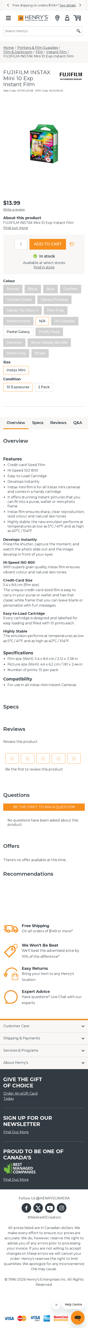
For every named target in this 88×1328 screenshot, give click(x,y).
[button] (8, 5)
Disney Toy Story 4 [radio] (22, 310)
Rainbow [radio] (14, 342)
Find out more (15, 228)
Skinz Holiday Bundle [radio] (49, 342)
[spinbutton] (21, 244)
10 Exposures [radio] (18, 387)
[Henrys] (33, 18)
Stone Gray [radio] (16, 353)
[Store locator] (57, 18)
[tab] (16, 423)
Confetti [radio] (70, 289)
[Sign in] (67, 18)
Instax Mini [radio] (16, 370)
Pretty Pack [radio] (49, 332)
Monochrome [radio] (18, 321)
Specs (37, 422)
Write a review (14, 209)
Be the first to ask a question (44, 807)
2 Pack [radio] (44, 387)
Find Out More (16, 1132)
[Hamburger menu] (8, 18)
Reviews (58, 422)
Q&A (77, 422)
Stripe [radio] (40, 353)
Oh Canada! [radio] (64, 321)
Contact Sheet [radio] (19, 300)
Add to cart (48, 244)
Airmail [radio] (13, 289)
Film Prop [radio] (55, 310)
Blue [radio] (50, 289)
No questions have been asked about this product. (42, 822)
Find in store (44, 267)
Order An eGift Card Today (20, 1096)
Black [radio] (33, 289)
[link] (11, 929)
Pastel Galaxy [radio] (18, 332)
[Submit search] (78, 31)
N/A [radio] (42, 321)
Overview (16, 422)
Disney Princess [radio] (54, 300)
